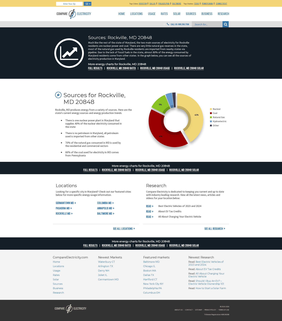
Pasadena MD (63, 208)
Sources (191, 14)
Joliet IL (102, 275)
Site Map (198, 310)
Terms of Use (223, 310)
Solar (176, 14)
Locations (136, 14)
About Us (179, 310)
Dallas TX (148, 275)
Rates (164, 14)
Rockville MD (63, 213)
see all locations (123, 228)
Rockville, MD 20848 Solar (189, 68)
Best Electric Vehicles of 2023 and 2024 (206, 263)
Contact (189, 310)
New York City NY (153, 283)
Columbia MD (104, 202)
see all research (213, 228)
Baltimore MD (104, 213)
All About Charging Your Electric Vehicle (206, 275)
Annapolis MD (104, 208)
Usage (151, 14)
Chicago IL (149, 266)
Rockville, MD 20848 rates (121, 68)
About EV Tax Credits (208, 269)
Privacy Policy (210, 310)
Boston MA (149, 270)
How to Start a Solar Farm (211, 288)
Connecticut (221, 3)
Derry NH (103, 270)
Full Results (95, 68)
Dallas (153, 3)
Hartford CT (150, 279)
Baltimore (176, 3)
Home (121, 14)
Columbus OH (151, 292)
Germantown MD (65, 202)
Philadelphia (163, 3)
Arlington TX (105, 266)
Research (223, 14)
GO (87, 4)
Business (207, 14)
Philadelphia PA (152, 288)
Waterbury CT (106, 261)
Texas (196, 3)
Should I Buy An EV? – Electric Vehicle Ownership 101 (206, 282)
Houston (143, 3)
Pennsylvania (207, 3)
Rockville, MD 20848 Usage (155, 68)
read (148, 206)
